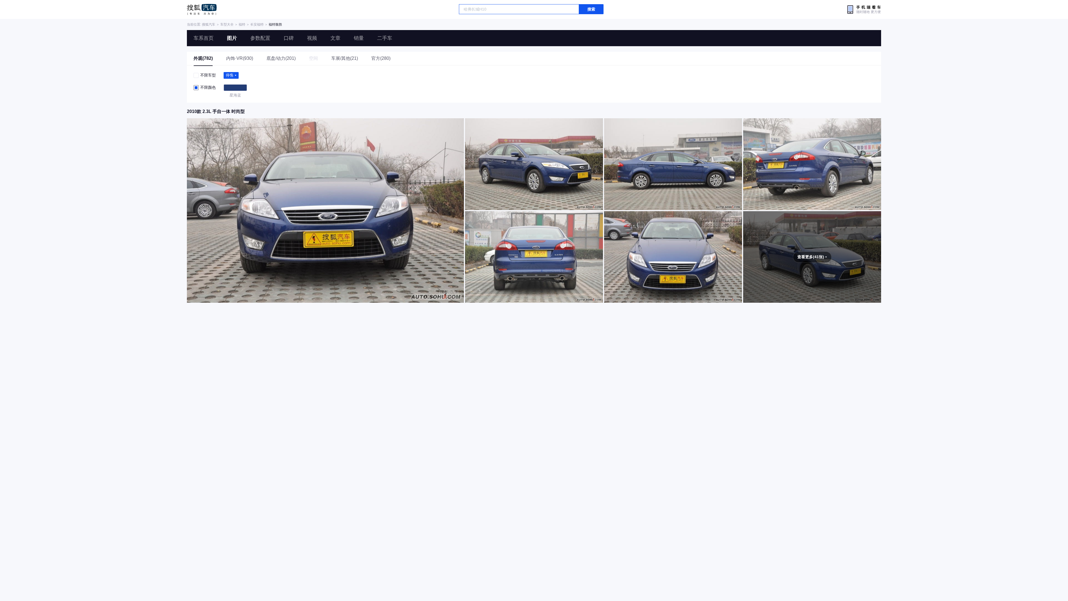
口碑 (289, 38)
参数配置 (260, 38)
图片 (232, 38)
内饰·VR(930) (239, 58)
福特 (242, 24)
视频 (312, 38)
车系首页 (204, 38)
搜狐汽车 (202, 9)
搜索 (591, 9)
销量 (359, 38)
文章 (335, 38)
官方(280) (380, 58)
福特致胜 (275, 24)
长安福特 (257, 24)
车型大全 (227, 24)
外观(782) (203, 58)
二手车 (384, 38)
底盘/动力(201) (281, 58)
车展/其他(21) (344, 58)
